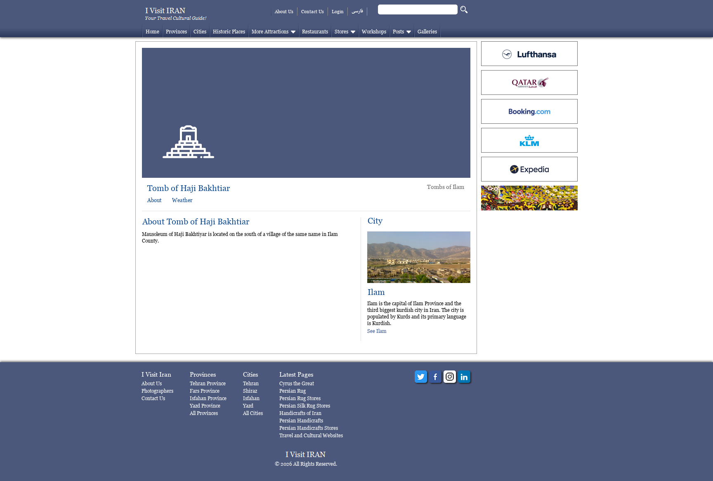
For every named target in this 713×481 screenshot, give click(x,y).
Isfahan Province (208, 398)
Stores (341, 31)
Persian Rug (292, 391)
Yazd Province (205, 406)
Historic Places (229, 31)
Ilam (376, 292)
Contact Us (312, 11)
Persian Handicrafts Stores (308, 428)
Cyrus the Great (296, 383)
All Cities (253, 413)
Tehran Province (208, 383)
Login (338, 11)
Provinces (176, 31)
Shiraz (250, 391)
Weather (182, 200)
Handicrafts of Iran (300, 413)
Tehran (251, 383)
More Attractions (270, 31)
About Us (284, 11)
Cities (200, 31)
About (154, 200)
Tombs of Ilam (445, 186)
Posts (398, 31)
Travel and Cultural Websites (311, 435)
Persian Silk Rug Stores (304, 406)
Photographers (157, 391)
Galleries (427, 31)
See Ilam (377, 331)
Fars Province (205, 391)
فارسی (357, 11)
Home (152, 31)
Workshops (374, 31)
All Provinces (204, 413)
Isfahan (251, 398)
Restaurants (315, 31)
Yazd (248, 406)
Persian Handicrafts (301, 420)
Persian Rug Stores (300, 398)
